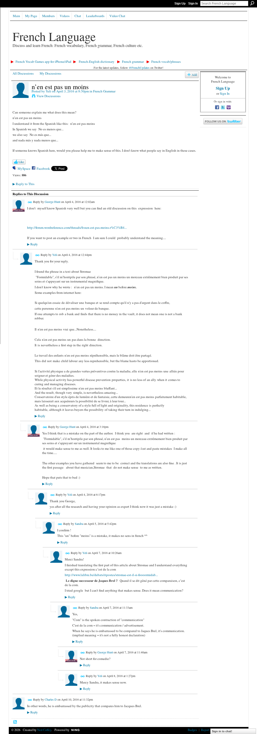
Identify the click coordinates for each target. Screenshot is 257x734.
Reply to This (23, 184)
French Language (54, 36)
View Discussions (48, 96)
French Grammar (104, 91)
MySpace (24, 168)
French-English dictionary (96, 61)
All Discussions (23, 73)
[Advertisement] (100, 57)
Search (252, 3)
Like (21, 162)
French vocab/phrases (166, 61)
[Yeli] (21, 97)
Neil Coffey (44, 730)
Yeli (48, 91)
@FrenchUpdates (139, 68)
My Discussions (50, 73)
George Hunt (52, 202)
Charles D (51, 699)
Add (194, 75)
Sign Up (179, 3)
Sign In (193, 3)
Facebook (43, 168)
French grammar (133, 61)
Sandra (79, 524)
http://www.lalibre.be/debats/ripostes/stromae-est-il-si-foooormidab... (111, 575)
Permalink (30, 202)
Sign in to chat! (222, 731)
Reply (32, 244)
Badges (192, 730)
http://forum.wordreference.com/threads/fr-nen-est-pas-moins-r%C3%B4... (77, 227)
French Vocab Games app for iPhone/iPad (43, 61)
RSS (15, 722)
